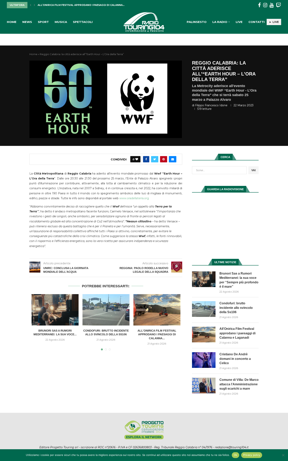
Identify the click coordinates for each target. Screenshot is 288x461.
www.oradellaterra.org (134, 198)
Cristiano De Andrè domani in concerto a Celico (235, 359)
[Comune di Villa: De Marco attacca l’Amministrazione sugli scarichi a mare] (204, 385)
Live (239, 22)
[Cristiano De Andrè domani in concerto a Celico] (204, 360)
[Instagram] (265, 5)
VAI (253, 170)
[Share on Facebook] (146, 159)
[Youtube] (271, 5)
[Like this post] (136, 159)
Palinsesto (196, 22)
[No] (283, 455)
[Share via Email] (172, 159)
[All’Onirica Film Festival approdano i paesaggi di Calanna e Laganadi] (156, 310)
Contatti (256, 22)
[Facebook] (259, 5)
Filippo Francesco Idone (211, 105)
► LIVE (274, 22)
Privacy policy (251, 454)
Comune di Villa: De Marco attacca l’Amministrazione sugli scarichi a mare (239, 384)
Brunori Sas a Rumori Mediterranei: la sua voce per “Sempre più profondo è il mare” (238, 280)
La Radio (219, 22)
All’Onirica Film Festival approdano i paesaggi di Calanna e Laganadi (237, 333)
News (27, 22)
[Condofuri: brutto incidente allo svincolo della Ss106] (106, 310)
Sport (43, 22)
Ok (235, 454)
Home (11, 22)
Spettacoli (83, 22)
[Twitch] (278, 5)
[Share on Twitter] (154, 159)
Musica (61, 22)
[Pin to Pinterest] (163, 159)
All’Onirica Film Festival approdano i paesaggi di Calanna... (81, 5)
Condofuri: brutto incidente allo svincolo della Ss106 (236, 308)
